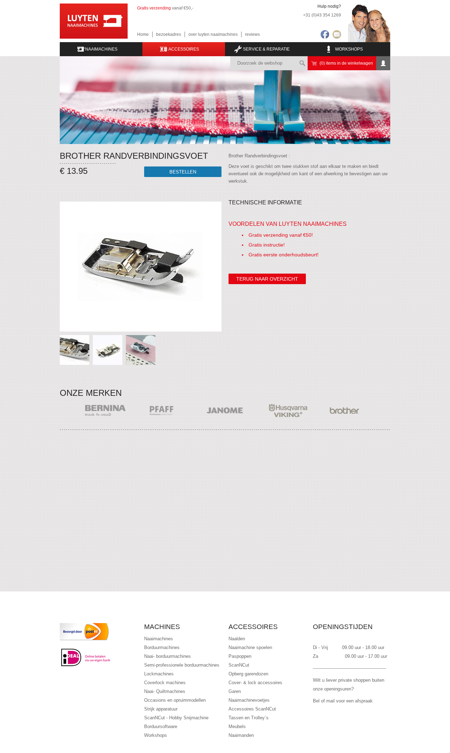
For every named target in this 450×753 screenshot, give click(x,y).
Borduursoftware (160, 726)
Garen (235, 691)
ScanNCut (239, 665)
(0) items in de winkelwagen (346, 63)
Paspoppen (240, 656)
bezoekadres (168, 34)
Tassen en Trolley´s (249, 717)
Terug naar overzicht (267, 279)
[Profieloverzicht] (383, 63)
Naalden (237, 638)
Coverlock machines (165, 682)
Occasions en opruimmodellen (175, 700)
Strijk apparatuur (161, 709)
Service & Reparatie (266, 49)
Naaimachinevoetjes (249, 700)
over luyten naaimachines (213, 34)
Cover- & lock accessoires (255, 682)
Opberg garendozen (248, 673)
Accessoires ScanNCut (252, 709)
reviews (252, 34)
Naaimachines (158, 638)
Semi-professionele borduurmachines (181, 665)
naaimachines (101, 49)
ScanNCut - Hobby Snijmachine (176, 717)
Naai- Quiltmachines (164, 691)
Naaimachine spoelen (250, 647)
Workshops (349, 49)
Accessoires (183, 49)
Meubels (237, 726)
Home (143, 34)
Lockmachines (159, 673)
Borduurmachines (162, 647)
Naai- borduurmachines (167, 656)
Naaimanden (241, 735)
